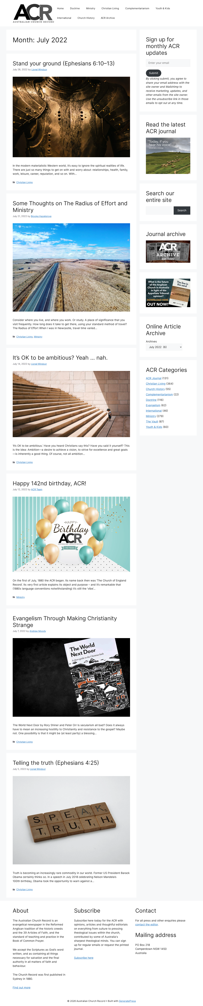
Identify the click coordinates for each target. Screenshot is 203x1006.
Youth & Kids (163, 8)
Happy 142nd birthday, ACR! (49, 483)
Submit (153, 73)
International (64, 17)
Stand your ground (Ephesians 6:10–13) (64, 63)
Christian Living (110, 8)
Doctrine (75, 8)
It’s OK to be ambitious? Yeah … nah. (60, 357)
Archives (151, 341)
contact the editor (146, 924)
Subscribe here (83, 957)
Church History (86, 17)
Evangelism (153, 405)
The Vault (152, 421)
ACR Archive (108, 17)
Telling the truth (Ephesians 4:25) (56, 762)
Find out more (21, 987)
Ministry (90, 8)
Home (60, 8)
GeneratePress (127, 1000)
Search (181, 210)
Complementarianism (137, 8)
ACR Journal (153, 378)
